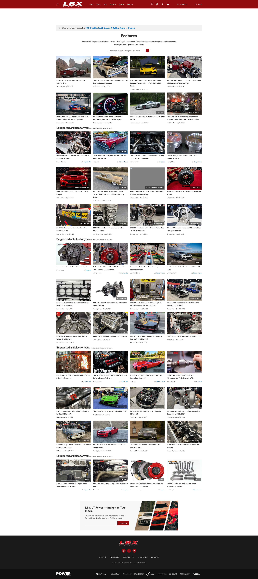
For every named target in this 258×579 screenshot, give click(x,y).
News (98, 4)
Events (121, 4)
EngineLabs (87, 162)
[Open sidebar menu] (57, 4)
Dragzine (131, 28)
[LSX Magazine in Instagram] (124, 551)
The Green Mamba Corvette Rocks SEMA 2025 (109, 411)
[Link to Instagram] (157, 4)
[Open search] (152, 4)
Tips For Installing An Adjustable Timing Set (72, 267)
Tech (105, 4)
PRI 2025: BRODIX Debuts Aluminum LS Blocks (110, 336)
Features (130, 4)
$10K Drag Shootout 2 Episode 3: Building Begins (105, 28)
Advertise (155, 557)
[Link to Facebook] (162, 4)
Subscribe (123, 523)
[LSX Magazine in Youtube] (134, 551)
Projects (113, 4)
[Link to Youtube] (168, 4)
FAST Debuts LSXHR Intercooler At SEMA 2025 (183, 336)
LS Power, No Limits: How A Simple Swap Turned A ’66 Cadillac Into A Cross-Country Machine (108, 194)
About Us (103, 557)
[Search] (147, 50)
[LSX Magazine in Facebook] (129, 551)
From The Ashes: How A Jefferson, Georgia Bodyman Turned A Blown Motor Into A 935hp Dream (146, 83)
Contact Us (115, 557)
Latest (91, 4)
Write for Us (142, 557)
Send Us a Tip (128, 557)
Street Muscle (123, 162)
